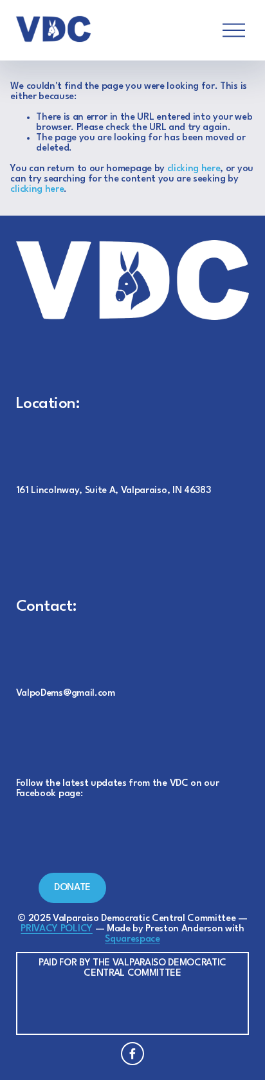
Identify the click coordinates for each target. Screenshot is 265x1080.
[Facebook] (132, 1053)
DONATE (72, 888)
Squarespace (132, 939)
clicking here (194, 169)
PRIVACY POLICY (57, 929)
